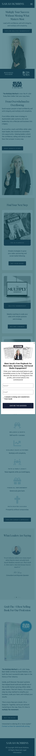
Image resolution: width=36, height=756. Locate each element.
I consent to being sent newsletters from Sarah (16, 398)
